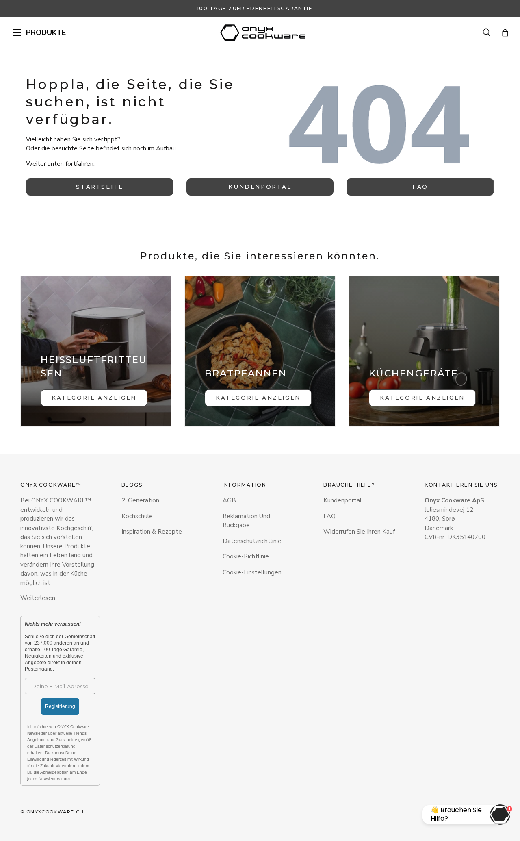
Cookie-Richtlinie (246, 556)
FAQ (420, 186)
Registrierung (60, 706)
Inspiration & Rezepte (151, 532)
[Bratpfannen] (260, 351)
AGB (229, 500)
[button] (505, 32)
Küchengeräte (413, 373)
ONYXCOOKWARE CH (55, 812)
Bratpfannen (246, 373)
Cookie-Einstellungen (252, 572)
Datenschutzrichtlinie (252, 541)
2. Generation (140, 500)
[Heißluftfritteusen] (96, 351)
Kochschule (137, 516)
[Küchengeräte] (424, 351)
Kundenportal (259, 186)
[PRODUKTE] (17, 32)
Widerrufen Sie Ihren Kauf (359, 532)
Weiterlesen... (39, 598)
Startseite (99, 186)
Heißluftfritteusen (94, 366)
